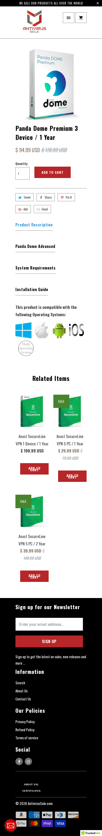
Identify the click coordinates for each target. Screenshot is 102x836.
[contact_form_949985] (11, 825)
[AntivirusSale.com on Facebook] (19, 761)
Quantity (21, 163)
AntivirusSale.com (40, 803)
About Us (21, 690)
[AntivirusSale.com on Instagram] (28, 761)
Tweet (27, 197)
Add (25, 209)
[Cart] (81, 17)
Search (20, 682)
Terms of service (26, 737)
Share (48, 197)
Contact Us (23, 698)
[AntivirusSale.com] (34, 24)
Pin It (69, 197)
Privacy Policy (25, 721)
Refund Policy (24, 729)
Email (45, 209)
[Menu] (68, 17)
